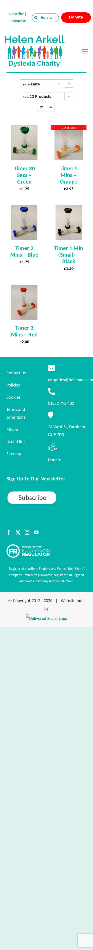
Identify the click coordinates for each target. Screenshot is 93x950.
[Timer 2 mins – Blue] (24, 208)
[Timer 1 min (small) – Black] (69, 208)
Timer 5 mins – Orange (69, 175)
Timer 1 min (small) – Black (68, 255)
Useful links (16, 441)
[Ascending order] (69, 83)
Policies (13, 385)
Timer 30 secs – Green (24, 175)
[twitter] (18, 532)
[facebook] (8, 532)
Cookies (13, 397)
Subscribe (16, 14)
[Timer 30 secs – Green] (24, 128)
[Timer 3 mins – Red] (24, 288)
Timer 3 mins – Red (24, 331)
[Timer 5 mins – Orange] (69, 128)
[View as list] (50, 107)
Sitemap (13, 453)
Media (12, 429)
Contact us (18, 20)
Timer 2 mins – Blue (24, 251)
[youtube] (36, 532)
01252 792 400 (61, 403)
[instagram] (27, 532)
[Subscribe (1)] (46, 492)
